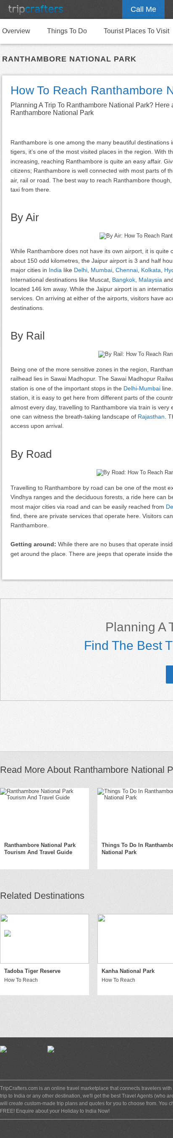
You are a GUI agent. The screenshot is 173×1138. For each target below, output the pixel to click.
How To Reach (21, 980)
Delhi (80, 270)
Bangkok (123, 279)
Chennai (126, 270)
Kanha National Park (128, 971)
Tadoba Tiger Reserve (32, 971)
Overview (16, 31)
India (55, 270)
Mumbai (101, 270)
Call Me (143, 9)
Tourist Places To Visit (136, 31)
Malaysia (150, 279)
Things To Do (67, 31)
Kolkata (151, 270)
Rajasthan (151, 416)
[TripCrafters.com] (35, 9)
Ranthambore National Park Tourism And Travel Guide (40, 848)
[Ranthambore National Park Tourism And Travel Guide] (44, 813)
